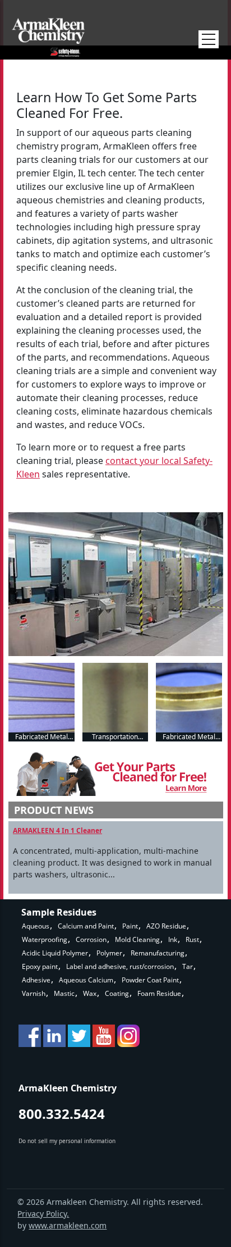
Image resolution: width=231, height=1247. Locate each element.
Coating (117, 993)
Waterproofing (44, 939)
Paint (130, 926)
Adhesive (36, 980)
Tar (187, 966)
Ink (172, 939)
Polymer (109, 953)
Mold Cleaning (137, 939)
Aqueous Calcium (86, 980)
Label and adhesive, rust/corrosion (120, 966)
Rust (192, 939)
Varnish (33, 993)
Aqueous (35, 926)
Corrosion (91, 939)
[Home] (48, 37)
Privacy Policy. (43, 1213)
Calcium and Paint (86, 926)
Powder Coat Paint (150, 980)
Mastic (64, 993)
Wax (89, 993)
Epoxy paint (40, 966)
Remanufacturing (157, 953)
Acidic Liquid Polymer (55, 953)
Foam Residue (159, 993)
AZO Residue (166, 926)
